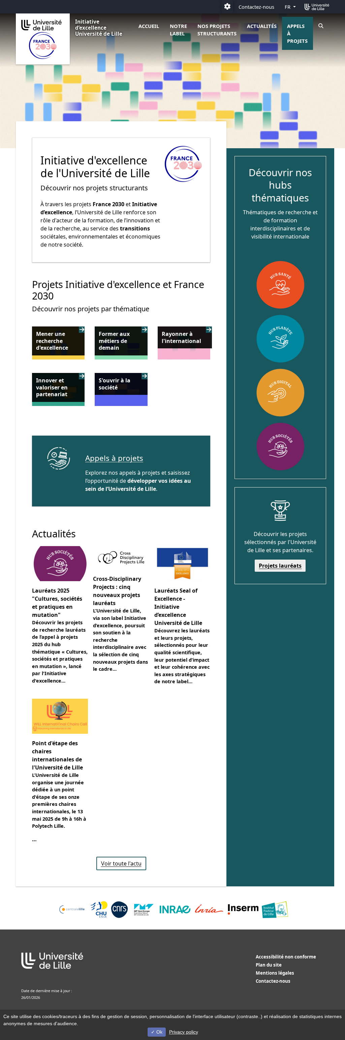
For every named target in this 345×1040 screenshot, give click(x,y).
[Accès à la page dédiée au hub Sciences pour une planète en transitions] (280, 338)
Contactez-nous (256, 6)
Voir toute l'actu (121, 863)
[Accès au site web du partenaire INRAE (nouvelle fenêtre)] (175, 909)
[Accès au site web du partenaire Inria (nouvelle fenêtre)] (209, 909)
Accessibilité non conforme (286, 957)
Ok (158, 1032)
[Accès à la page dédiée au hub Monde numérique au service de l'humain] (280, 392)
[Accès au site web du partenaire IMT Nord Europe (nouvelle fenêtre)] (144, 909)
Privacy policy (183, 1032)
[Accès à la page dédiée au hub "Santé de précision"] (280, 284)
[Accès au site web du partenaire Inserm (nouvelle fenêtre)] (243, 909)
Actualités (262, 26)
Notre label (178, 30)
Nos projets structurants (217, 30)
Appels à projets (297, 33)
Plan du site (269, 965)
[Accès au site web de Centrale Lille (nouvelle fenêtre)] (72, 909)
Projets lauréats (280, 565)
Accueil (148, 26)
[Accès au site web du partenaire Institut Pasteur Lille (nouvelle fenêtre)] (275, 909)
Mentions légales (275, 973)
